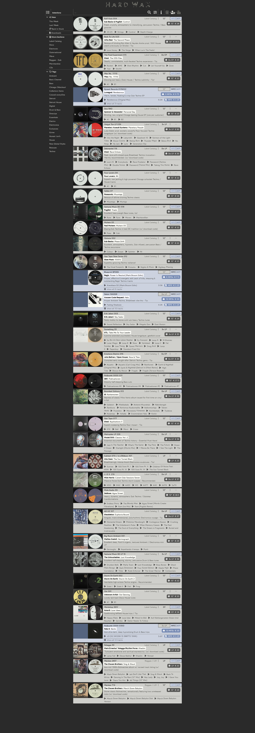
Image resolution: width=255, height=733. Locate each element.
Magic (112, 343)
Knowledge (144, 565)
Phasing (165, 267)
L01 (155, 661)
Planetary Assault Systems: (116, 127)
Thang (119, 346)
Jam (116, 144)
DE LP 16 (121, 554)
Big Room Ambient (112, 536)
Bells (112, 565)
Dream (114, 522)
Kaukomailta (129, 407)
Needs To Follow (137, 621)
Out (105, 591)
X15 (124, 55)
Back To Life (109, 36)
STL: (106, 332)
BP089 (116, 272)
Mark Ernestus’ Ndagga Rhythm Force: (121, 648)
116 (115, 148)
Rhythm (132, 65)
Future (164, 445)
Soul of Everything (127, 528)
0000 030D (118, 625)
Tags (54, 71)
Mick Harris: (109, 477)
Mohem (107, 222)
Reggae (148, 661)
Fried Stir (131, 349)
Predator (139, 162)
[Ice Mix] (123, 506)
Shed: (106, 58)
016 (121, 354)
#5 (152, 386)
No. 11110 (113, 73)
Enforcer (133, 571)
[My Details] (173, 12)
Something (109, 329)
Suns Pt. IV (137, 469)
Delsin (106, 294)
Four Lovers (109, 173)
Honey (111, 50)
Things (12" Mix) (138, 680)
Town (127, 565)
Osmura (107, 238)
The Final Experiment (113, 55)
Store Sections (57, 37)
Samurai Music (110, 206)
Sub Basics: (109, 241)
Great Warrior (152, 571)
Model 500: (109, 437)
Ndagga (107, 645)
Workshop (108, 607)
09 (116, 490)
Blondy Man (130, 503)
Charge (146, 32)
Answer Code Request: (114, 297)
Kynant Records (111, 89)
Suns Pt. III (119, 469)
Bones (160, 565)
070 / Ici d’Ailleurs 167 (122, 456)
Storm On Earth (111, 575)
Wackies (107, 661)
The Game (135, 445)
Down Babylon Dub (141, 698)
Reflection (114, 324)
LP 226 (117, 434)
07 (111, 191)
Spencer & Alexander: (113, 112)
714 (113, 685)
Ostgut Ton (109, 124)
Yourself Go (157, 65)
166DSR (113, 294)
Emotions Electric (111, 354)
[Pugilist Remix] (143, 506)
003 (116, 313)
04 (116, 173)
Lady (147, 677)
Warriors (135, 346)
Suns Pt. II (141, 466)
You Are (118, 680)
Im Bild (140, 618)
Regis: (106, 275)
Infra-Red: (108, 40)
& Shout (156, 674)
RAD (110, 108)
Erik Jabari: (109, 317)
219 (113, 474)
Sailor (130, 324)
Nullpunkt (108, 375)
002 (113, 238)
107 (112, 511)
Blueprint (108, 272)
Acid (151, 346)
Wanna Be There (147, 448)
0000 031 (117, 375)
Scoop (118, 165)
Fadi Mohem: (110, 225)
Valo (138, 413)
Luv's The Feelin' (144, 50)
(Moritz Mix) (125, 448)
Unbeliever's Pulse (125, 525)
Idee (125, 618)
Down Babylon (115, 674)
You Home (161, 165)
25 (110, 162)
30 (113, 645)
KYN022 (122, 89)
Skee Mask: (109, 259)
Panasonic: (108, 194)
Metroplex (108, 434)
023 (117, 36)
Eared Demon (145, 568)
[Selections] (48, 12)
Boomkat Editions (112, 391)
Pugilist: (107, 210)
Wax (106, 73)
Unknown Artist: (111, 594)
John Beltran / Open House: (116, 357)
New (53, 17)
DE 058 (120, 206)
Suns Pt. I (124, 466)
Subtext (107, 456)
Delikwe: (108, 493)
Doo (106, 108)
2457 (114, 661)
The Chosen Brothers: (113, 664)
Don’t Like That (137, 674)
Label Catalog (150, 18)
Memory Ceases (149, 525)
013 (122, 391)
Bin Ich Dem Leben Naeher (119, 340)
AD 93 (107, 511)
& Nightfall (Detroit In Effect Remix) (139, 368)
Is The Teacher (115, 445)
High (163, 568)
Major (150, 141)
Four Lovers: (109, 176)
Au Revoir (119, 370)
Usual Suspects (115, 267)
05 (112, 222)
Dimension (125, 568)
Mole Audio (109, 490)
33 (115, 329)
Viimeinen (135, 410)
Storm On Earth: (111, 579)
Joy (160, 677)
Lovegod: (108, 92)
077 (115, 418)
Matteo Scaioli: (110, 539)
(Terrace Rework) (153, 370)
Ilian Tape (108, 256)
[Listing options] (155, 12)
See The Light (165, 448)
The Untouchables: (112, 557)
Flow (151, 445)
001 (123, 536)
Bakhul (125, 656)
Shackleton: (109, 514)
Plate (112, 618)
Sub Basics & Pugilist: (113, 22)
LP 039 (118, 124)
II (119, 586)
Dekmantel (108, 148)
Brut (166, 141)
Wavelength (135, 522)
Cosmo (118, 141)
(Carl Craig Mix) (129, 364)
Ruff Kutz (108, 18)
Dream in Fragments (153, 528)
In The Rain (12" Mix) (126, 677)
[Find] (149, 12)
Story (112, 503)
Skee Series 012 (120, 256)
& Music (147, 267)
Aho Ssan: (108, 459)
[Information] (161, 12)
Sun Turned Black (158, 469)
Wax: (106, 76)
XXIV (116, 607)
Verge (126, 50)
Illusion (159, 324)
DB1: (106, 378)
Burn (134, 141)
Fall (110, 656)
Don (144, 324)
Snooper (142, 340)
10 (142, 137)
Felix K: (107, 629)
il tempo (129, 549)
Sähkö (107, 191)
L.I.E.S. (107, 474)
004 (115, 18)
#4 (133, 386)
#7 (171, 386)
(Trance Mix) (139, 165)
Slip (139, 144)
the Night (112, 137)
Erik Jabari (108, 313)
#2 (114, 386)
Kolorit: (107, 610)
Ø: (105, 394)
